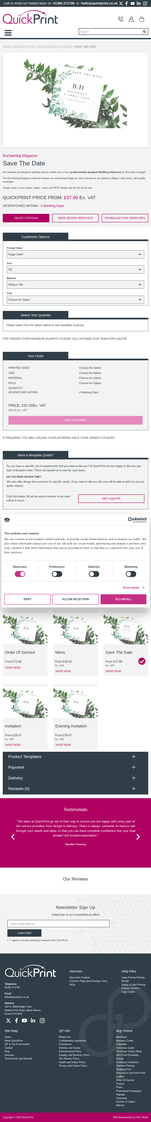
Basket (142, 19)
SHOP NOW (12, 667)
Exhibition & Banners (127, 1062)
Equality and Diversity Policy (74, 1055)
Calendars (121, 1044)
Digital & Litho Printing (133, 984)
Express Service (130, 988)
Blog (7, 1051)
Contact (121, 19)
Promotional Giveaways (128, 1091)
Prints (119, 1087)
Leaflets (120, 1076)
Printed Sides (14, 248)
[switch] (57, 574)
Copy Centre (128, 991)
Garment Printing (125, 1065)
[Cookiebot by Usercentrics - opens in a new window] (131, 520)
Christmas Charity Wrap (129, 1051)
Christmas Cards (125, 1047)
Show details (131, 587)
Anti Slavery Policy (69, 1058)
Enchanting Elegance (55, 46)
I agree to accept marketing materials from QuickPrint (39, 940)
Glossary (9, 1055)
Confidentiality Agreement (72, 1040)
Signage (120, 1094)
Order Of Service (125, 1080)
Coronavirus (65, 1044)
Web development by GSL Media (130, 1117)
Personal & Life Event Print (130, 1073)
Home (7, 46)
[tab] (75, 757)
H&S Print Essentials (127, 1055)
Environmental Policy (70, 1051)
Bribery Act (65, 1037)
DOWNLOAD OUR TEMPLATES (125, 218)
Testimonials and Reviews (18, 1058)
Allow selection (75, 599)
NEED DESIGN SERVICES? (75, 218)
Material (11, 278)
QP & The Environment (17, 1044)
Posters (120, 1083)
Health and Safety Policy (72, 1062)
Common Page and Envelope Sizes (88, 981)
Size (9, 263)
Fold (9, 293)
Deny (27, 599)
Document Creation (79, 977)
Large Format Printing (133, 977)
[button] (13, 837)
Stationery (121, 1098)
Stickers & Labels (125, 1101)
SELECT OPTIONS (26, 218)
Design (125, 981)
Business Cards (124, 1040)
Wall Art (120, 1105)
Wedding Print (24, 46)
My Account (132, 19)
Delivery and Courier (69, 1047)
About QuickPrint (14, 1040)
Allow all (123, 599)
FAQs (72, 984)
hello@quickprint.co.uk (99, 3)
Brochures (121, 1037)
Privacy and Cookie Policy (73, 1065)
